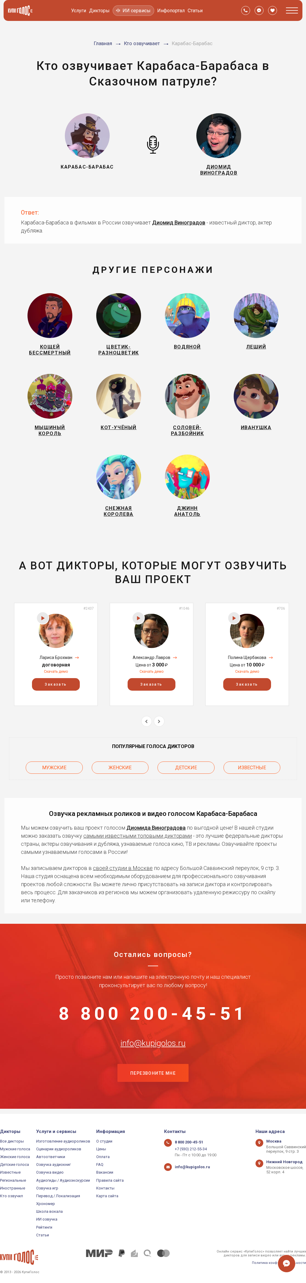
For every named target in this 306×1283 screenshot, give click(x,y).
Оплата (103, 1156)
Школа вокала (49, 1211)
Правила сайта (110, 1180)
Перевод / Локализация (58, 1196)
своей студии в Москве (123, 868)
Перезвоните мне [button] (153, 1073)
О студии (104, 1141)
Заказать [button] (56, 684)
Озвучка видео (50, 1172)
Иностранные (12, 1188)
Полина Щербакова (247, 657)
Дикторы (99, 10)
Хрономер (45, 1203)
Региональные (13, 1180)
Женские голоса (15, 1156)
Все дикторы (12, 1141)
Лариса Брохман (55, 657)
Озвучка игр (47, 1188)
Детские (186, 767)
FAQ (99, 1164)
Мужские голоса (15, 1149)
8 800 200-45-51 (153, 1014)
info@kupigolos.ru (153, 1043)
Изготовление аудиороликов (63, 1141)
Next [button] (159, 721)
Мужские (54, 767)
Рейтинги (44, 1227)
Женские (119, 767)
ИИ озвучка (46, 1219)
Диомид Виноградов (178, 222)
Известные (252, 767)
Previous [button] (146, 721)
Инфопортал (171, 10)
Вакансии (104, 1172)
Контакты (105, 1188)
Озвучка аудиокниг (53, 1164)
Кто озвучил (11, 1196)
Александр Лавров (151, 657)
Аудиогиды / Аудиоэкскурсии (63, 1180)
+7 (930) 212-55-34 (191, 1149)
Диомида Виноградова (156, 828)
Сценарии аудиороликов (58, 1149)
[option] (56, 654)
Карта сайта (107, 1196)
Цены (101, 1149)
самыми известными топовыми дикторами (137, 836)
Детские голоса (14, 1164)
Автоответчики (50, 1156)
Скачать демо (56, 671)
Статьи (195, 10)
